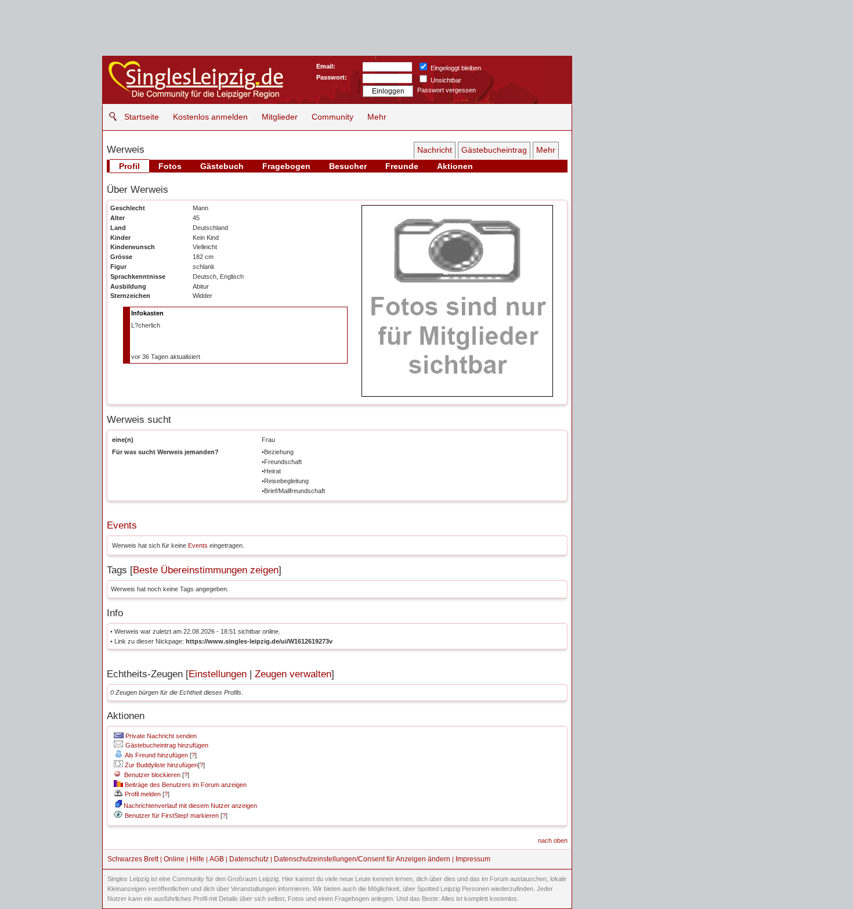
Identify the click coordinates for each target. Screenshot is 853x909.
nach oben (553, 840)
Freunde (401, 166)
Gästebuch (222, 166)
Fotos (170, 166)
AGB (216, 859)
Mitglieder (280, 116)
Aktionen (455, 166)
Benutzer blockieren (150, 774)
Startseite (141, 116)
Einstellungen (218, 674)
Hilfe (197, 859)
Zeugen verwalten (293, 674)
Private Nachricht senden (160, 735)
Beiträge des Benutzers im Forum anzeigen (185, 784)
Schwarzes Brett (132, 859)
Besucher (348, 166)
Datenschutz (249, 859)
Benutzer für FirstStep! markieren (172, 815)
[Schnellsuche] (110, 116)
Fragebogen (286, 166)
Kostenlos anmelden (210, 116)
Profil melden (142, 794)
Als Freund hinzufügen (156, 755)
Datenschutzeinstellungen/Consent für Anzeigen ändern (362, 859)
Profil (129, 166)
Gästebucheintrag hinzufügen (166, 745)
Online (174, 859)
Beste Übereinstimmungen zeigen (206, 570)
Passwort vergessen (446, 90)
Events (122, 525)
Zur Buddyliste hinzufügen (160, 764)
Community (332, 116)
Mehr (376, 116)
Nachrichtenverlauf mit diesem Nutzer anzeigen (189, 805)
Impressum (473, 859)
